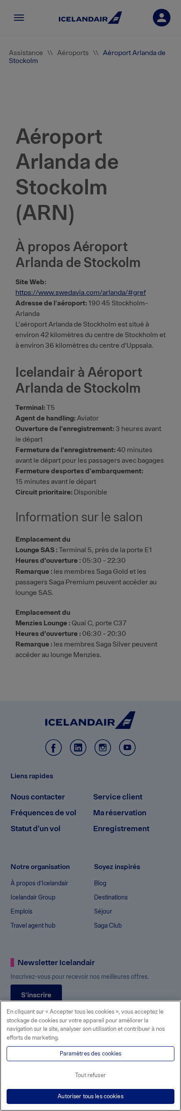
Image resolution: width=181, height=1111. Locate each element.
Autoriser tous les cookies (90, 1096)
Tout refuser (90, 1075)
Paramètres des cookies (91, 1053)
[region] (90, 1055)
